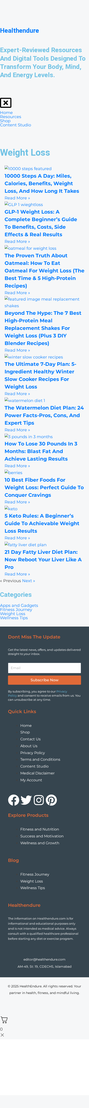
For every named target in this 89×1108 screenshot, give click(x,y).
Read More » (17, 198)
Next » (28, 580)
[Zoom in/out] (4, 1006)
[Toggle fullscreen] (14, 1006)
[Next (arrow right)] (14, 1013)
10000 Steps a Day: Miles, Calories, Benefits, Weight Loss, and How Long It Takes (42, 183)
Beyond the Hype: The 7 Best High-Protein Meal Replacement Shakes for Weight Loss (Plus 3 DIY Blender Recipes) (43, 328)
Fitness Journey (16, 610)
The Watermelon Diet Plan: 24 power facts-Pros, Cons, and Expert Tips (44, 415)
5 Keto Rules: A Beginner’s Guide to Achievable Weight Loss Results (42, 523)
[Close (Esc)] (35, 1006)
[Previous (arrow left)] (4, 1013)
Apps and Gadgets (19, 605)
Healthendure (19, 30)
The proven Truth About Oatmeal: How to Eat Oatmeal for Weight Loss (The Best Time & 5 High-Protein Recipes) (44, 271)
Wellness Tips (14, 618)
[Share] (25, 1006)
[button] (44, 610)
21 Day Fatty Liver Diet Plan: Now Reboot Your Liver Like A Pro (43, 559)
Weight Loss (12, 614)
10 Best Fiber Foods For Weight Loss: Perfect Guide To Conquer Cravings (44, 487)
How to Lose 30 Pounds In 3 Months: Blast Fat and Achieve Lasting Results (41, 451)
